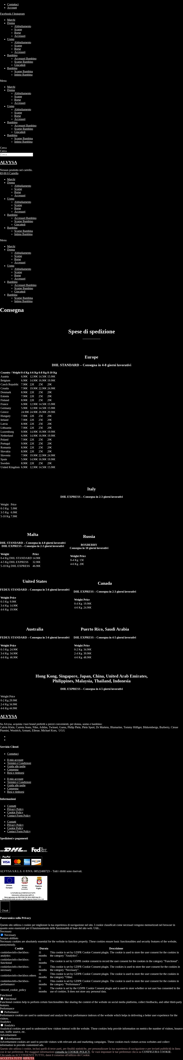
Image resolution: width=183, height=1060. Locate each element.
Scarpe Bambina (23, 71)
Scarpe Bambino (23, 61)
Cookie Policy (15, 812)
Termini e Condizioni (19, 763)
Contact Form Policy (19, 815)
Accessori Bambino (25, 58)
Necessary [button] (6, 931)
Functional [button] (6, 995)
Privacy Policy (15, 809)
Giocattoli (19, 64)
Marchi (11, 19)
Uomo (10, 39)
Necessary (10, 935)
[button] (91, 80)
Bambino (12, 55)
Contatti (11, 805)
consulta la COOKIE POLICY (72, 1051)
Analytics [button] (5, 1021)
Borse (17, 32)
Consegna (12, 769)
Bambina (12, 68)
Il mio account (15, 759)
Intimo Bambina (23, 74)
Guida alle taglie (16, 766)
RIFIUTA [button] (28, 1058)
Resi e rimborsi (15, 772)
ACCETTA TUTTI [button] (11, 1058)
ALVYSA (8, 162)
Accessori (19, 35)
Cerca (3, 147)
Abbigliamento (22, 26)
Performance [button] (7, 1008)
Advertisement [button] (8, 1035)
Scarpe (18, 29)
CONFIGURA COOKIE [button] (156, 1051)
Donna (11, 23)
